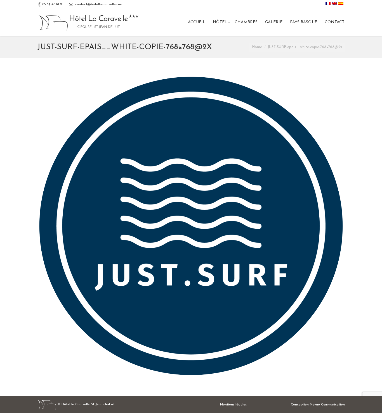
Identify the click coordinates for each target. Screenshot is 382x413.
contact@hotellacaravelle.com (98, 4)
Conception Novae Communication (318, 404)
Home (257, 47)
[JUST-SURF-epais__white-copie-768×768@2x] (191, 225)
